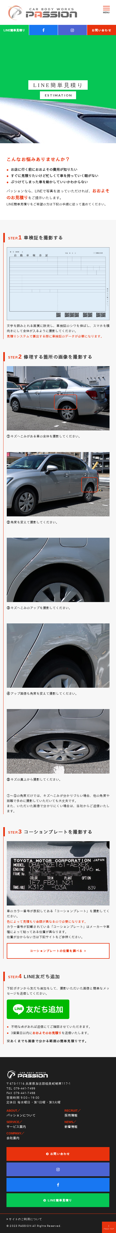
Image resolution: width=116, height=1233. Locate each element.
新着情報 (70, 1127)
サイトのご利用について (25, 1219)
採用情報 (70, 1115)
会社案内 (12, 1138)
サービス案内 (16, 1127)
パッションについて (21, 1115)
